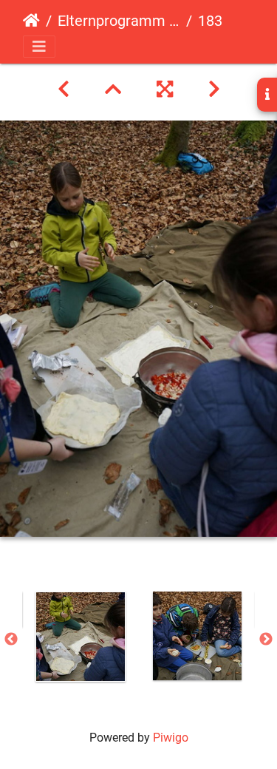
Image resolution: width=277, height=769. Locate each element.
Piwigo (170, 738)
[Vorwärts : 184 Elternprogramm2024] (214, 89)
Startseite (31, 21)
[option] (80, 637)
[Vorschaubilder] (113, 89)
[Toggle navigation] (39, 46)
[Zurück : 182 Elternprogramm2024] (63, 89)
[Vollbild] (165, 89)
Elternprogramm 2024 (119, 21)
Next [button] (266, 639)
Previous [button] (11, 639)
